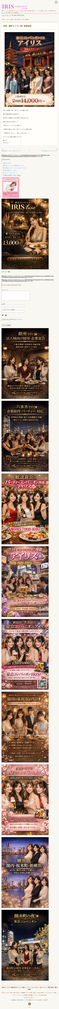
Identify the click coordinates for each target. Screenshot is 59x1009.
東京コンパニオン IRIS (7, 992)
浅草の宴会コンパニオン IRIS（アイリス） (11, 150)
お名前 (3, 304)
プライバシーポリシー (17, 995)
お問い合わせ (16, 992)
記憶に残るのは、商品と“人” (29, 997)
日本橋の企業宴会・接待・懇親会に (12, 175)
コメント (5, 290)
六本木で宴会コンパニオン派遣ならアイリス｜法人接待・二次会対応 (32, 1000)
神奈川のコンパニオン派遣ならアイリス (13, 165)
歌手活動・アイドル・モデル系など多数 (37, 995)
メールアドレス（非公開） (8, 309)
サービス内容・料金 (30, 992)
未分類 (5, 140)
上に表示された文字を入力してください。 (12, 319)
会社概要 (25, 995)
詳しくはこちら (13, 196)
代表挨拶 (14, 1000)
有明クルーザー (7, 163)
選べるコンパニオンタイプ (10, 172)
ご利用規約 (22, 992)
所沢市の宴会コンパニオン (10, 170)
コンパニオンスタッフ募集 (50, 992)
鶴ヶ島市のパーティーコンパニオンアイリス (14, 168)
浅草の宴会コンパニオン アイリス (49, 150)
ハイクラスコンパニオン (10, 179)
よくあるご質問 (39, 992)
